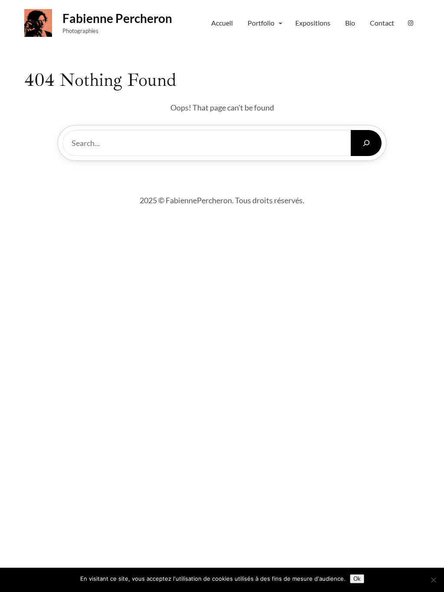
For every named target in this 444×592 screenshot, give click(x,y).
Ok (357, 579)
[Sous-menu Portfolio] (280, 23)
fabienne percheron (117, 18)
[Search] (366, 143)
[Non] (433, 580)
